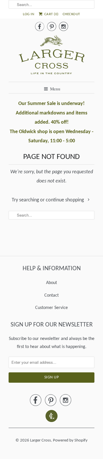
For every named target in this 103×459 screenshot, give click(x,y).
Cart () (51, 14)
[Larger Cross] (51, 56)
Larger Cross (40, 440)
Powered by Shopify (70, 440)
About (51, 283)
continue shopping (65, 200)
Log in (28, 14)
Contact (51, 295)
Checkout (71, 14)
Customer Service (51, 308)
